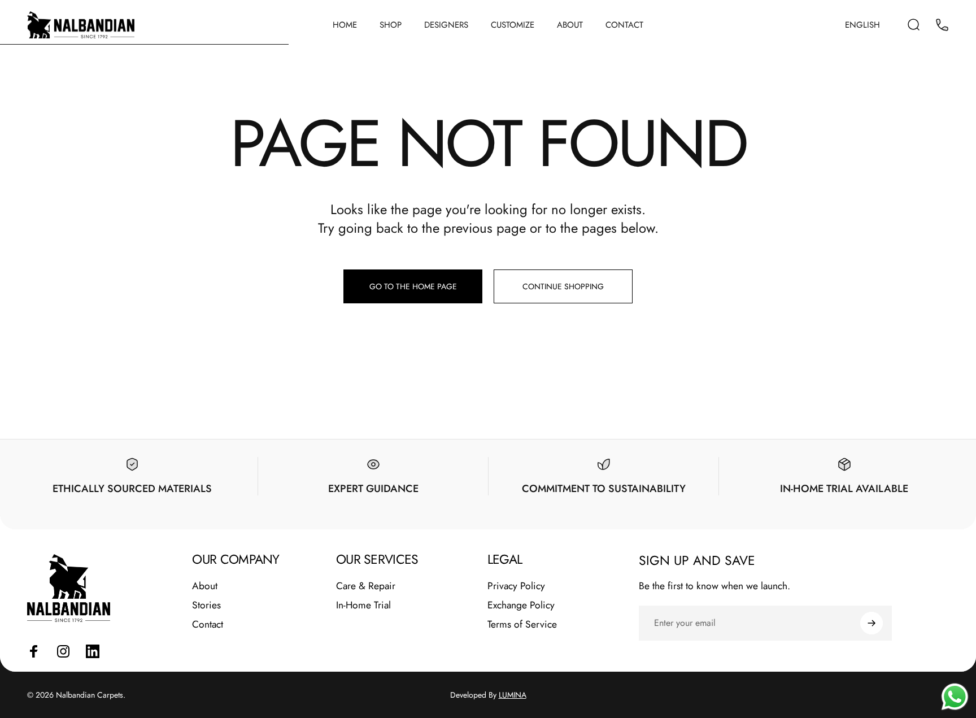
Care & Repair (365, 586)
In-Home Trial (363, 605)
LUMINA (512, 694)
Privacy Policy (516, 586)
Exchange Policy (521, 605)
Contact (207, 625)
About (204, 586)
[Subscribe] (871, 623)
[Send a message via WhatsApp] (954, 696)
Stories (206, 605)
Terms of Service (522, 625)
